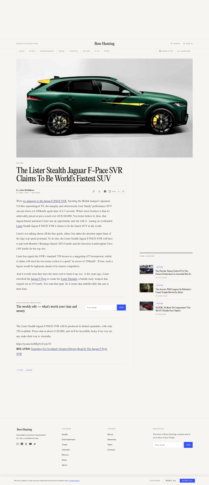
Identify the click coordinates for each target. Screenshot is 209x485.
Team (109, 444)
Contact (111, 449)
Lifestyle (74, 51)
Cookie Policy (74, 480)
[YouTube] (30, 444)
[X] (26, 444)
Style (97, 51)
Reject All (171, 481)
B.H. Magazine (183, 51)
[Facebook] (22, 444)
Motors (86, 51)
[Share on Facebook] (105, 191)
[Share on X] (99, 191)
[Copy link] (93, 191)
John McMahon (26, 190)
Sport (106, 51)
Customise (155, 481)
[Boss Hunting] (104, 43)
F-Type (19, 370)
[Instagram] (17, 444)
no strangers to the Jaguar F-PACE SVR (45, 201)
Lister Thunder (69, 278)
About (110, 434)
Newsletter (167, 51)
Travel (62, 51)
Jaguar (29, 370)
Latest (22, 51)
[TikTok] (35, 444)
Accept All (187, 481)
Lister (19, 226)
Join (121, 307)
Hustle (32, 51)
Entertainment (47, 51)
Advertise (111, 439)
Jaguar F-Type (38, 278)
